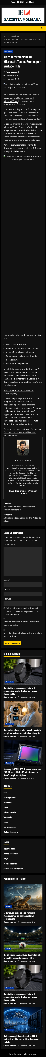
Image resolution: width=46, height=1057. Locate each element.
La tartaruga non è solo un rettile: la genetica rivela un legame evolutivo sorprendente (19, 915)
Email (7, 589)
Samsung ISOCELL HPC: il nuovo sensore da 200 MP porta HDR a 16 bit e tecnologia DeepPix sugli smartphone (22, 772)
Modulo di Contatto (11, 832)
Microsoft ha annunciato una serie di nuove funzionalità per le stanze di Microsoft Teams (22, 97)
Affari (6, 807)
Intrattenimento (10, 827)
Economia (9, 1030)
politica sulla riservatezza (13, 868)
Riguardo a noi (9, 848)
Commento (9, 544)
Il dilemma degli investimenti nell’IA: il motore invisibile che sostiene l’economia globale (21, 1039)
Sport (6, 822)
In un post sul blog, (12, 109)
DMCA (6, 858)
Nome (7, 580)
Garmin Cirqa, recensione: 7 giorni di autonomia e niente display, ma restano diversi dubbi (20, 690)
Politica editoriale (10, 863)
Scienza (8, 907)
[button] (3, 28)
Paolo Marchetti (12, 72)
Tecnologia (8, 51)
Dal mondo (8, 802)
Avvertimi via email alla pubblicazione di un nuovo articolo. (23, 635)
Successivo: (22, 517)
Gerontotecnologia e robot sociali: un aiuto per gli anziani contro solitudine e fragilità (22, 731)
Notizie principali (10, 797)
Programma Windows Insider (16, 401)
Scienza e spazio (10, 812)
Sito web (7, 599)
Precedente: (19, 506)
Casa (5, 792)
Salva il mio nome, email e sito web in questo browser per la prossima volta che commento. (22, 611)
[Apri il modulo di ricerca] (42, 28)
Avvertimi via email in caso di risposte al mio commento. (21, 623)
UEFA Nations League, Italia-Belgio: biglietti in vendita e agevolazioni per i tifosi (22, 956)
